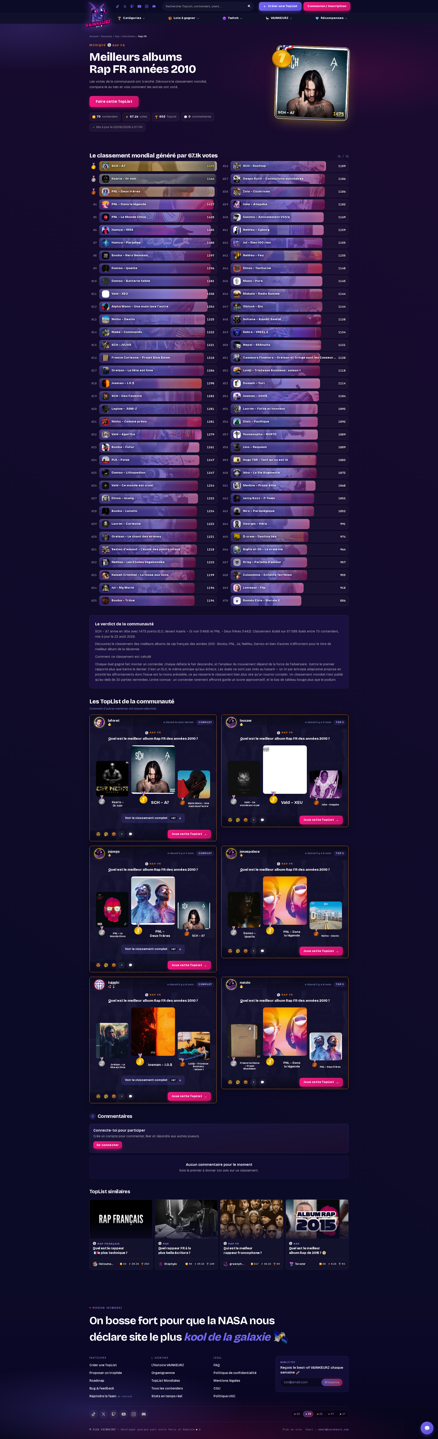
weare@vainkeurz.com (333, 1429)
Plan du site (292, 1429)
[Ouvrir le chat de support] (427, 1428)
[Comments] (130, 834)
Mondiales (129, 36)
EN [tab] (298, 1414)
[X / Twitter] (124, 6)
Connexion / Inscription (327, 6)
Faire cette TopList (114, 101)
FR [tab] (309, 1414)
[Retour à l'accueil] (98, 15)
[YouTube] (139, 6)
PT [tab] (332, 1414)
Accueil (93, 36)
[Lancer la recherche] (249, 6)
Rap (117, 36)
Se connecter (107, 1145)
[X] (103, 1414)
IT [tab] (343, 1414)
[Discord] (154, 6)
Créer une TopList (280, 6)
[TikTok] (117, 6)
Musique (106, 36)
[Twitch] (132, 6)
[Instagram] (146, 6)
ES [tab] (321, 1414)
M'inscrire (332, 1382)
